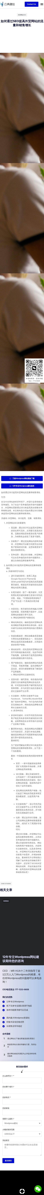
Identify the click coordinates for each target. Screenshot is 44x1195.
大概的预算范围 (8, 1129)
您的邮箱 (5, 1108)
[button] (42, 4)
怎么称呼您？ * (8, 1076)
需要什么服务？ (8, 1119)
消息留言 (5, 1140)
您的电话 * (6, 1097)
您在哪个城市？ (8, 1087)
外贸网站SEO (22, 15)
